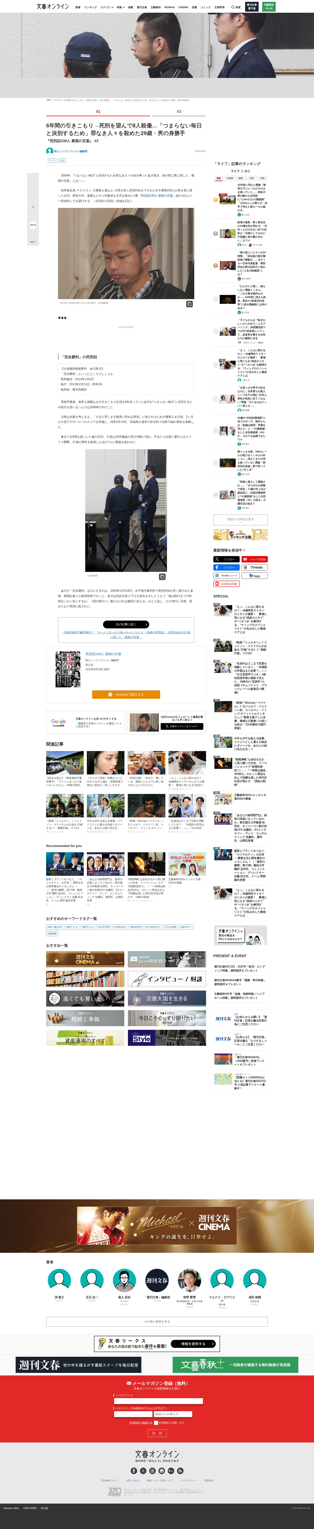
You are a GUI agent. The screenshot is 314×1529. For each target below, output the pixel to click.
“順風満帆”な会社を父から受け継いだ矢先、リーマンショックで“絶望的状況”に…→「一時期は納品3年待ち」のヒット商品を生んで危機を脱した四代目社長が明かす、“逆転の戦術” (146, 890)
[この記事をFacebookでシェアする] (33, 191)
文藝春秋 (156, 7)
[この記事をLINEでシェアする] (33, 214)
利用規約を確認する (141, 1422)
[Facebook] (134, 1471)
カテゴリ (105, 7)
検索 (238, 7)
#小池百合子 (153, 927)
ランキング (90, 7)
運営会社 (209, 1480)
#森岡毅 (52, 933)
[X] (143, 1471)
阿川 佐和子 (246, 279)
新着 (77, 7)
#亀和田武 (136, 927)
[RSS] (180, 1471)
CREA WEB (29, 1508)
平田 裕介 (245, 444)
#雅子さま (72, 927)
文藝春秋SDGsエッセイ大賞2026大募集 (184, 883)
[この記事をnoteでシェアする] (33, 225)
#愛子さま (88, 927)
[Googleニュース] (161, 1471)
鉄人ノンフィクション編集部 (70, 151)
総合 (247, 171)
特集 (119, 7)
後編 (119, 200)
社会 (62, 160)
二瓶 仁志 (245, 380)
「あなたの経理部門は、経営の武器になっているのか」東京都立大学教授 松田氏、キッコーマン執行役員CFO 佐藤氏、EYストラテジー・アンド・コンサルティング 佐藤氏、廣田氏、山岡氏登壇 (105, 891)
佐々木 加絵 (257, 245)
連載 (130, 7)
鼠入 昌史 (245, 215)
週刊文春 (142, 7)
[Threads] (152, 1471)
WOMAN (169, 7)
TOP (48, 100)
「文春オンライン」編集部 (252, 343)
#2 (179, 111)
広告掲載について (109, 1480)
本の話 (44, 1508)
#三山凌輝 (170, 927)
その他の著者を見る (157, 1321)
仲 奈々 (245, 245)
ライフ (57, 100)
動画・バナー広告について (160, 1480)
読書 (194, 7)
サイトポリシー (189, 1480)
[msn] (171, 1471)
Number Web (11, 1508)
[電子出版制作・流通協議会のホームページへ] (114, 1492)
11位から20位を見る (240, 519)
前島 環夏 (245, 410)
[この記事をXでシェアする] (33, 180)
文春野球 (219, 7)
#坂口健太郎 (55, 927)
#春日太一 (186, 927)
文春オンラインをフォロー (184, 726)
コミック (206, 7)
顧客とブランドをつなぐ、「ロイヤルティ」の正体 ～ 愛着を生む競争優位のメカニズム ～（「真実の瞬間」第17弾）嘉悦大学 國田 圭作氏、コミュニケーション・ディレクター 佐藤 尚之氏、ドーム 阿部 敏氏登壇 (64, 891)
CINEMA (183, 7)
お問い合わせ (132, 1480)
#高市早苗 (104, 927)
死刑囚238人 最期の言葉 (157, 195)
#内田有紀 (120, 927)
